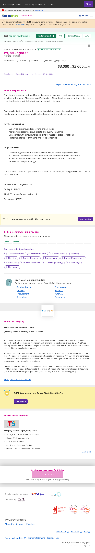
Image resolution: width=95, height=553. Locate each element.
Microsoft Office (38, 253)
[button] (91, 23)
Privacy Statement (36, 538)
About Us (9, 524)
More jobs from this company (17, 379)
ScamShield (20, 24)
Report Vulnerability (14, 538)
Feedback (75, 531)
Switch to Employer (27, 15)
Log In (85, 15)
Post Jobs (30, 524)
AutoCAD (12, 262)
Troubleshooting (16, 253)
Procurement (51, 258)
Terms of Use (53, 538)
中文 (60, 36)
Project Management (74, 258)
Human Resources (31, 262)
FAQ (86, 531)
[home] (10, 15)
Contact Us (61, 531)
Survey (19, 524)
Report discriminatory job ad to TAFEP (73, 84)
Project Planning (30, 258)
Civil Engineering (55, 262)
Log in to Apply (48, 474)
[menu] (91, 15)
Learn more (86, 452)
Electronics (13, 267)
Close (88, 4)
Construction (58, 253)
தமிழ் (87, 36)
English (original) (44, 36)
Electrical (12, 258)
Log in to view (85, 219)
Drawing (75, 253)
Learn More (21, 401)
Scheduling (74, 262)
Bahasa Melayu (74, 36)
